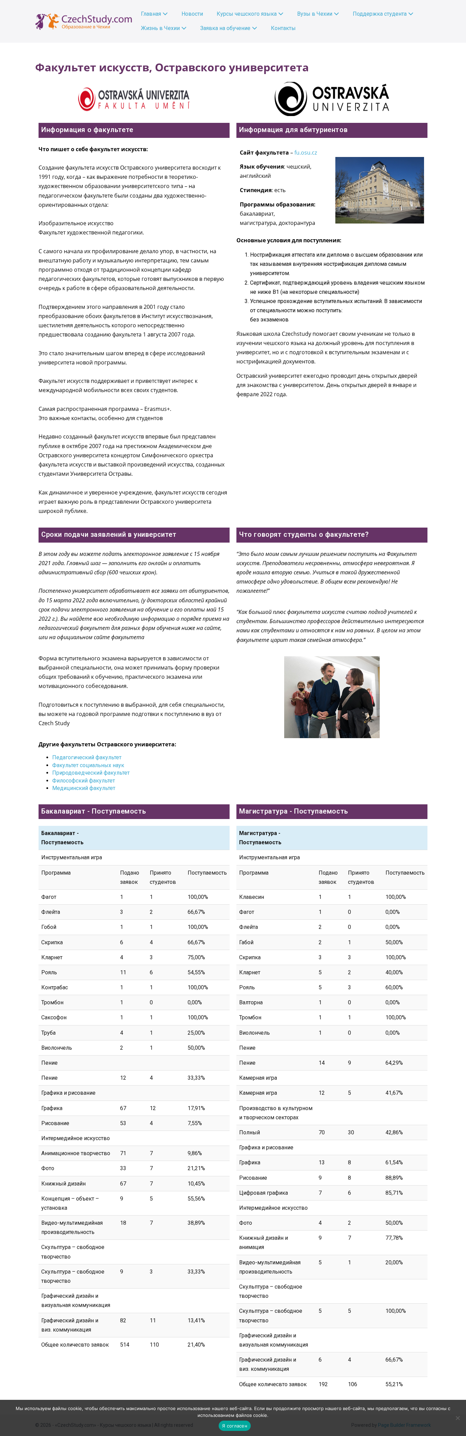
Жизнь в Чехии (161, 28)
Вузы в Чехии (315, 14)
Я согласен (234, 1425)
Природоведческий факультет (91, 773)
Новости (192, 14)
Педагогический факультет (86, 757)
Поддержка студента (380, 14)
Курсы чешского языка (247, 14)
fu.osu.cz (305, 152)
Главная (151, 14)
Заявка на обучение (226, 28)
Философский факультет (84, 780)
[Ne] (457, 1418)
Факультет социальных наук (88, 765)
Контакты (283, 28)
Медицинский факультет (83, 788)
